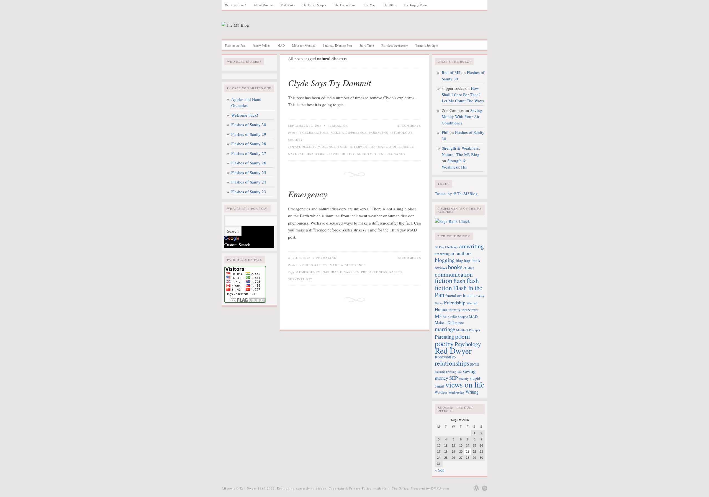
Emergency (307, 194)
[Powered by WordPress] (476, 488)
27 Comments (409, 126)
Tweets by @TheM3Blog (456, 193)
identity (455, 309)
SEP (453, 377)
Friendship (454, 302)
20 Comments (409, 258)
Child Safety (315, 265)
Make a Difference (349, 132)
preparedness (374, 272)
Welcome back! (244, 115)
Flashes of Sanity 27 (248, 153)
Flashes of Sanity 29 (248, 134)
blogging (445, 260)
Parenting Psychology (391, 132)
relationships (452, 363)
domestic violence (317, 147)
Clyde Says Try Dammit (329, 83)
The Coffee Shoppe (314, 5)
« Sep (440, 470)
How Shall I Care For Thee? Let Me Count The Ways (463, 94)
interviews (469, 309)
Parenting (444, 336)
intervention (363, 147)
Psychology (468, 344)
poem (462, 336)
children (469, 268)
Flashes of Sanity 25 (248, 172)
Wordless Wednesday (394, 45)
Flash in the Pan (235, 45)
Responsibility (341, 154)
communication (454, 274)
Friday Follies (261, 45)
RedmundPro (445, 357)
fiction (443, 280)
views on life (464, 384)
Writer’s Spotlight (426, 45)
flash (459, 280)
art (453, 253)
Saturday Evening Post (337, 45)
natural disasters (306, 154)
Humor (441, 309)
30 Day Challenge (446, 247)
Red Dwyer (453, 350)
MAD (281, 45)
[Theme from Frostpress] (484, 488)
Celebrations (315, 132)
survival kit (300, 279)
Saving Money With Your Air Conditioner (462, 117)
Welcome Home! (235, 5)
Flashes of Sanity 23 (248, 191)
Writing (472, 392)
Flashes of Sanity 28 (248, 143)
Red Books (288, 5)
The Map (370, 5)
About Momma (263, 5)
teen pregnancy (390, 154)
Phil (445, 132)
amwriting (471, 246)
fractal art (453, 295)
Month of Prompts (468, 330)
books (455, 266)
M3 (438, 316)
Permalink (338, 126)
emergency (309, 272)
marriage (445, 329)
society (364, 154)
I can (343, 147)
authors (464, 253)
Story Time (366, 45)
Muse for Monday (303, 45)
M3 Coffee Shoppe (455, 316)
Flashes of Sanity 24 (248, 182)
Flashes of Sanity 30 (248, 124)
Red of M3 (451, 72)
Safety (396, 272)
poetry (444, 343)
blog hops (463, 260)
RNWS (474, 364)
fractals (469, 295)
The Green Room (345, 5)
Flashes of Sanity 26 (248, 162)
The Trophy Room (416, 5)
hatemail (471, 303)
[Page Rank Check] (452, 221)
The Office (389, 5)
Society (295, 140)
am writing (442, 253)
